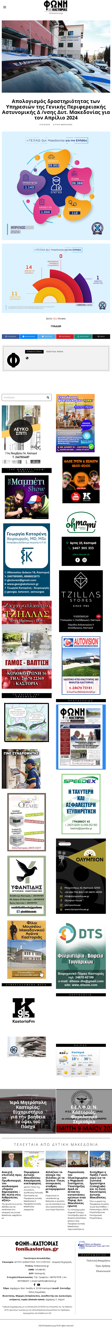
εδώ (55, 318)
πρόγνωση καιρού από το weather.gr (75, 1076)
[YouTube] (38, 1284)
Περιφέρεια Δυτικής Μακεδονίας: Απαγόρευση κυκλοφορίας (32, 1177)
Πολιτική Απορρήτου (98, 1260)
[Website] (27, 358)
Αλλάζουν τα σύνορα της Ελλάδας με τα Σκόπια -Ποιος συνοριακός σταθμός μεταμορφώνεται (55, 1181)
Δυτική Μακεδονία (62, 124)
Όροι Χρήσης (103, 1265)
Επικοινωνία (103, 1271)
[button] (48, 397)
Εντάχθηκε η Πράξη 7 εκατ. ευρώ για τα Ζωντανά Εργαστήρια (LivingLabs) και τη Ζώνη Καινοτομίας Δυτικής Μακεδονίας (99, 1184)
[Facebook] (34, 1284)
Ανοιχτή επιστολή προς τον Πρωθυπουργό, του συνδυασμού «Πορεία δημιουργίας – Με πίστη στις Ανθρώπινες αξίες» (12, 1186)
